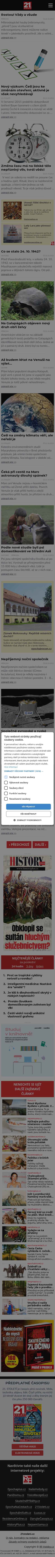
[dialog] (27, 778)
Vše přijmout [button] (28, 806)
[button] (27, 771)
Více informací (11, 767)
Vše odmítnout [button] (28, 814)
